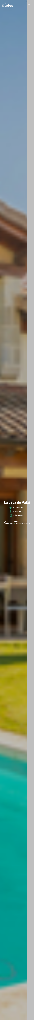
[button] (29, 4)
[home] (7, 4)
